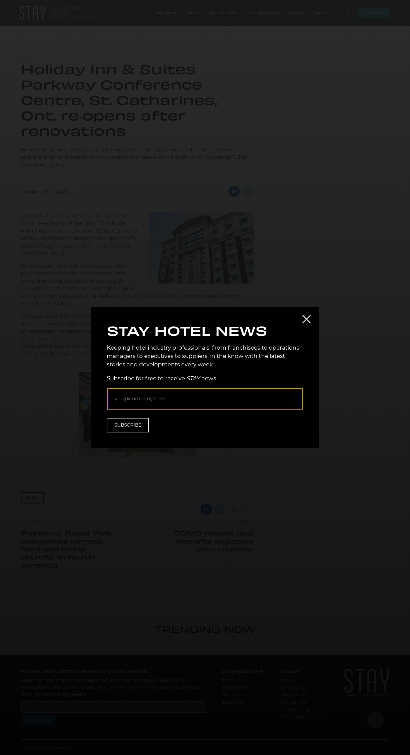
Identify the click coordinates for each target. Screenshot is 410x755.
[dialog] (205, 377)
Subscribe (127, 425)
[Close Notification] (306, 319)
